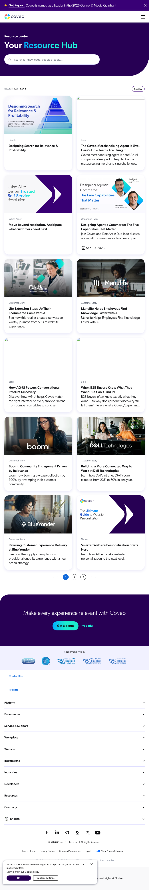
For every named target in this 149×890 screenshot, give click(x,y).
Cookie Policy (32, 871)
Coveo (14, 17)
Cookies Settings (46, 878)
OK (18, 878)
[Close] (92, 864)
